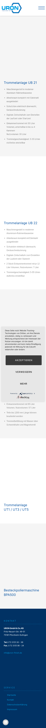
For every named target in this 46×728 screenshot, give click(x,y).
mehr (23, 383)
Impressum (12, 709)
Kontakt (10, 700)
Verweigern (23, 372)
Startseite (11, 695)
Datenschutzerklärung (17, 704)
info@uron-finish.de (13, 653)
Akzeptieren (23, 360)
